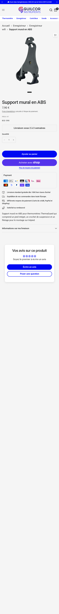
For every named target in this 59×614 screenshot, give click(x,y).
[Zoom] (55, 35)
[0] (55, 10)
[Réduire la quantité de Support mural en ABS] (4, 140)
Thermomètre (7, 18)
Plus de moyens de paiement (29, 168)
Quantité (5, 134)
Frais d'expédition (8, 111)
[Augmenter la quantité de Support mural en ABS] (13, 140)
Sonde (44, 18)
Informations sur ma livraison (15, 228)
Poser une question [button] (29, 274)
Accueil (6, 25)
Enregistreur (21, 18)
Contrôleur (34, 18)
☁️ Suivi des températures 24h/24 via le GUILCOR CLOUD (29, 2)
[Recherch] (51, 10)
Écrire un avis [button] (29, 267)
